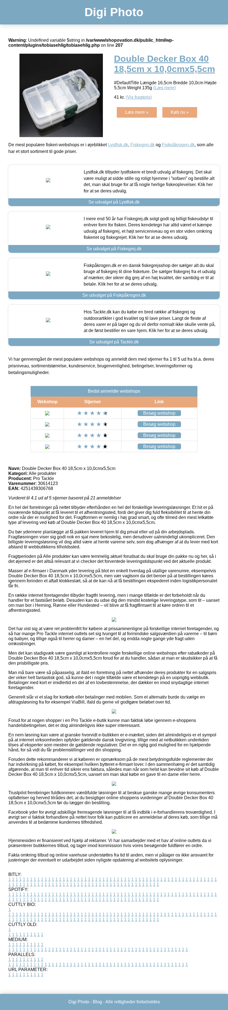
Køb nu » (180, 112)
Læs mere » (136, 112)
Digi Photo (114, 12)
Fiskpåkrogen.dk (178, 144)
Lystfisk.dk (118, 144)
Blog (97, 1001)
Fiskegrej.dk (142, 144)
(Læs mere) (164, 87)
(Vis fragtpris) (139, 97)
